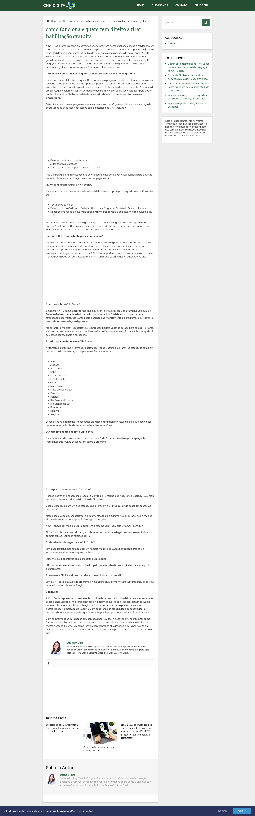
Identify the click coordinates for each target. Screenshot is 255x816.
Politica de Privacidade (82, 811)
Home (140, 5)
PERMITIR (242, 811)
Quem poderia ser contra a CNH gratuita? (98, 749)
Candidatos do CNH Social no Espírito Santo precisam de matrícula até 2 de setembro (188, 87)
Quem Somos (160, 5)
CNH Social (201, 5)
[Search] (206, 22)
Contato (181, 5)
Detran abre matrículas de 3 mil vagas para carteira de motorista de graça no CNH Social (188, 67)
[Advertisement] (100, 133)
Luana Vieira (67, 774)
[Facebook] (48, 663)
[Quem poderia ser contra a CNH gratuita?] (100, 733)
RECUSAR (222, 811)
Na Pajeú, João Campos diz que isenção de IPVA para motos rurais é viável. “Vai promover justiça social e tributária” (136, 731)
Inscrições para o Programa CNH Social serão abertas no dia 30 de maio (62, 728)
